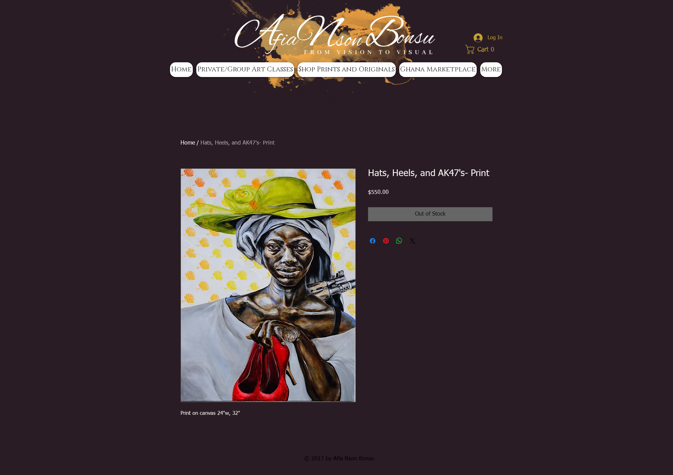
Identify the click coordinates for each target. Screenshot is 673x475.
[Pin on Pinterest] (386, 241)
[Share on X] (412, 241)
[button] (482, 49)
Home (188, 143)
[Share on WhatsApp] (399, 241)
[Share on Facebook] (372, 241)
